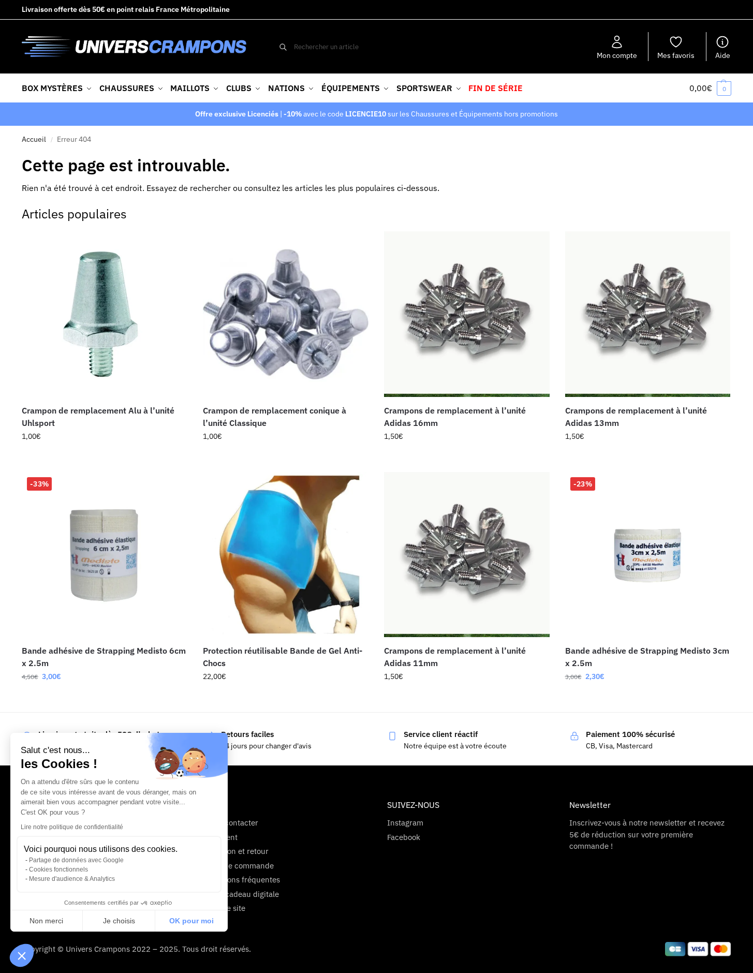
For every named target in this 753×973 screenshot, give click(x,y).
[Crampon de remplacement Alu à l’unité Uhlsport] (104, 314)
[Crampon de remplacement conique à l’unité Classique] (285, 314)
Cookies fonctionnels (58, 869)
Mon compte (617, 55)
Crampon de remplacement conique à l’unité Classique (274, 416)
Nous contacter (231, 823)
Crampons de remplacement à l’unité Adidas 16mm (455, 416)
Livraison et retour (236, 851)
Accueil (34, 139)
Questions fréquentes (242, 879)
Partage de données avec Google (76, 860)
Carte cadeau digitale (241, 894)
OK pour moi (191, 921)
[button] (21, 955)
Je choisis (119, 921)
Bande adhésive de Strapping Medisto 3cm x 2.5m (647, 656)
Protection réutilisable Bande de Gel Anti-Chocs (282, 656)
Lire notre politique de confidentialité (72, 827)
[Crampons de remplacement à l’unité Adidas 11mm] (467, 555)
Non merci (46, 921)
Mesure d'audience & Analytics (72, 878)
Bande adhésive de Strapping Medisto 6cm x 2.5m (104, 656)
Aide (722, 55)
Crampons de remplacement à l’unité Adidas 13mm (636, 416)
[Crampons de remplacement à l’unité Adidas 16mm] (467, 314)
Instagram (405, 823)
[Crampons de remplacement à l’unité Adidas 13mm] (648, 314)
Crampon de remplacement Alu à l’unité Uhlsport (98, 416)
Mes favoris (676, 55)
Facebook (403, 837)
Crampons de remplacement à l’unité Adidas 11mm (455, 656)
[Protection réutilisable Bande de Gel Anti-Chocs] (285, 555)
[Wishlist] (172, 247)
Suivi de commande (239, 866)
